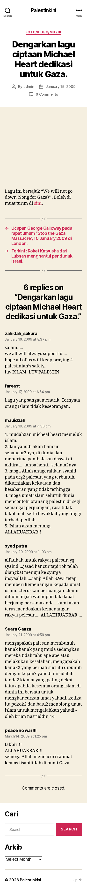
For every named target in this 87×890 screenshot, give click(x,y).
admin (28, 86)
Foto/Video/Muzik (43, 32)
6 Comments (47, 94)
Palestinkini (43, 10)
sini (38, 203)
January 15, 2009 (60, 86)
